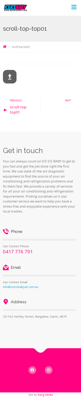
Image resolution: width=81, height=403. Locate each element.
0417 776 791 (18, 251)
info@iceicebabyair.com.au (20, 287)
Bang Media (45, 395)
